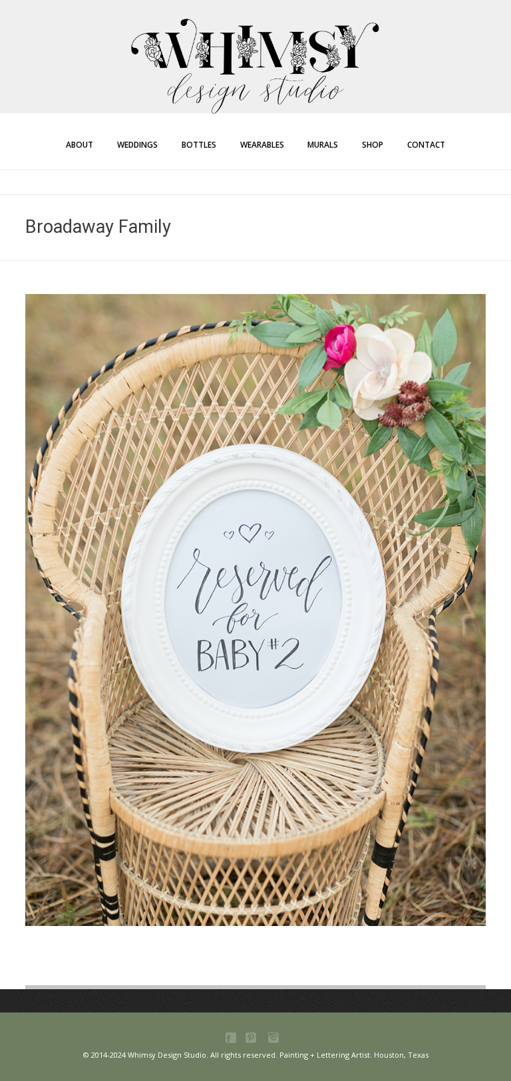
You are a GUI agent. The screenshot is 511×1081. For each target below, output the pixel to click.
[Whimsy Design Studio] (255, 38)
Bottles (199, 144)
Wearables (262, 144)
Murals (322, 144)
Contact (426, 144)
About (79, 144)
